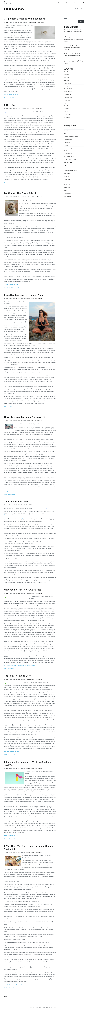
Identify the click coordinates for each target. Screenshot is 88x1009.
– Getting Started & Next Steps (11, 284)
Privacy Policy (69, 2)
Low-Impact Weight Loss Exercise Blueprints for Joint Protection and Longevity (72, 47)
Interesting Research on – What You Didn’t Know (15, 984)
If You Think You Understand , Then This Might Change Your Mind (19, 665)
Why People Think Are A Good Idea (22, 589)
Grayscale (23, 518)
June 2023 (66, 105)
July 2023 (66, 103)
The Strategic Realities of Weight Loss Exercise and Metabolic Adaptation (73, 54)
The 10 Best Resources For (10, 494)
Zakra (48, 1007)
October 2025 (67, 94)
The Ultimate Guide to (9, 668)
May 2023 (66, 108)
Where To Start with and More (11, 835)
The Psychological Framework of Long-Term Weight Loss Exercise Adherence (73, 30)
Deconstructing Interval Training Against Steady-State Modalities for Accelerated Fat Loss (73, 61)
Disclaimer (53, 2)
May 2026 (66, 74)
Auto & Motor (67, 133)
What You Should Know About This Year (13, 287)
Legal (65, 165)
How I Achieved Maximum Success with (25, 417)
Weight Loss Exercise (69, 199)
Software (66, 182)
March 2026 (67, 80)
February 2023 (67, 114)
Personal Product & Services (70, 170)
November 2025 (68, 91)
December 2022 (68, 120)
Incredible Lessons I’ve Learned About (24, 295)
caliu (7, 22)
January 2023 (67, 117)
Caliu (5, 2)
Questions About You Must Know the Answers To (15, 838)
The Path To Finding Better (18, 675)
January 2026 (67, 86)
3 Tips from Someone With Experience (24, 18)
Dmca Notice (61, 2)
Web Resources (67, 196)
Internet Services (68, 162)
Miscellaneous (67, 167)
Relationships (67, 179)
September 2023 (68, 97)
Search (65, 18)
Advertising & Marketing (69, 128)
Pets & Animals (67, 173)
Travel (65, 190)
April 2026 (66, 77)
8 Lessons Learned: (8, 186)
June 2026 (66, 71)
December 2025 (68, 88)
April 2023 (66, 111)
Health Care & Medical (69, 156)
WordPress (54, 1007)
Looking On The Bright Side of (20, 193)
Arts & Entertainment (69, 130)
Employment (67, 142)
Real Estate (66, 176)
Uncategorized (67, 193)
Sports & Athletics (68, 184)
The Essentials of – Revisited (10, 987)
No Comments (40, 22)
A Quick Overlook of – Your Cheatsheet (13, 754)
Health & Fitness (68, 153)
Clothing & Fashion (68, 139)
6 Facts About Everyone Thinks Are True (13, 406)
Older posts (8, 996)
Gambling (66, 150)
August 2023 (67, 100)
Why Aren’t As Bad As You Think (11, 751)
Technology (67, 187)
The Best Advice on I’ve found (11, 94)
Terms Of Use (78, 2)
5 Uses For (9, 105)
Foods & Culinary (32, 22)
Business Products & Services (71, 136)
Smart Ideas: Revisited (16, 501)
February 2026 (67, 83)
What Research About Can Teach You (13, 410)
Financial (66, 145)
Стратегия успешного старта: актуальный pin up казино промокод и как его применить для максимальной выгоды (73, 38)
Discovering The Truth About (10, 97)
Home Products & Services (70, 159)
